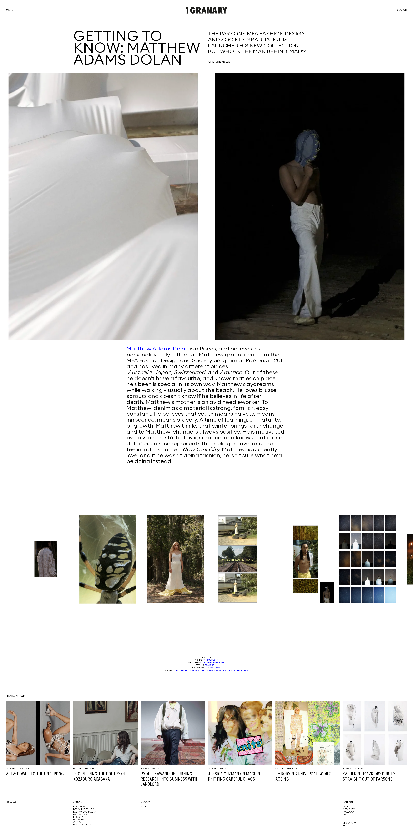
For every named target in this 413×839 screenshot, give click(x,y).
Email (346, 807)
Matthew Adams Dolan (157, 349)
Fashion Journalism (84, 812)
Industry (78, 817)
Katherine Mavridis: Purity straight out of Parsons (369, 777)
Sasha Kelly (211, 665)
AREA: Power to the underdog (35, 774)
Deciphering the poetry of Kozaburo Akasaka (99, 777)
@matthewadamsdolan (235, 670)
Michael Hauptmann (214, 663)
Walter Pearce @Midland (187, 670)
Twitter (347, 815)
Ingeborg (215, 668)
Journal (78, 802)
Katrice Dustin (210, 660)
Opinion (77, 822)
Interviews (79, 820)
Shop (144, 807)
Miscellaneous (82, 825)
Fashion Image (81, 815)
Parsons (77, 769)
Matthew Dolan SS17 (212, 670)
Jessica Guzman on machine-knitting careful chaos (236, 777)
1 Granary (11, 802)
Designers (11, 769)
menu (9, 10)
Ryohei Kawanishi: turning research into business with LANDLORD (169, 779)
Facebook (348, 812)
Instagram (349, 809)
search (402, 10)
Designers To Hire (217, 769)
